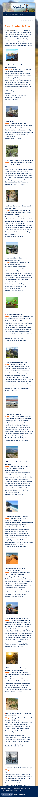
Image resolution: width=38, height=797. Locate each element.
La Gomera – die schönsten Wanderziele (19, 160)
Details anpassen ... (20, 794)
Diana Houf (27, 30)
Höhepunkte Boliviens (13, 414)
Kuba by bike (10, 121)
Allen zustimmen (7, 794)
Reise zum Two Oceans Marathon (17, 516)
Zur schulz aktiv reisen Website (14, 14)
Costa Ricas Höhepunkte (14, 314)
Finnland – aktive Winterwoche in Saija (19, 767)
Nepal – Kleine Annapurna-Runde (17, 618)
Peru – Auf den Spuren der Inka (16, 362)
